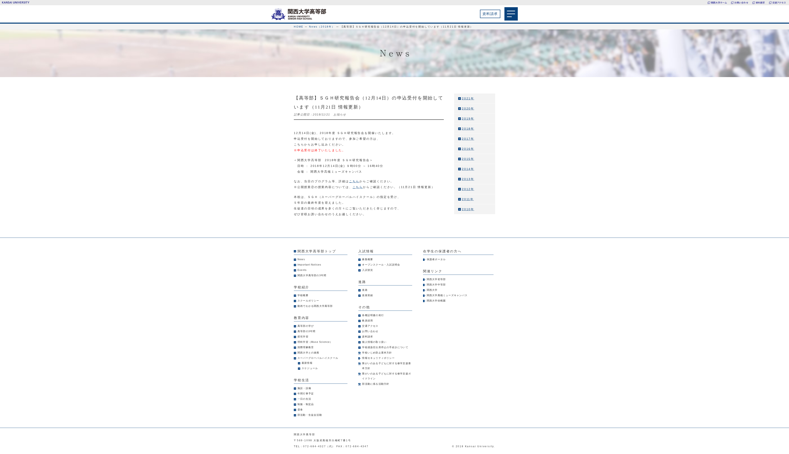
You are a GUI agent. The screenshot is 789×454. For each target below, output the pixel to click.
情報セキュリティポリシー (378, 358)
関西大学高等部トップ (317, 251)
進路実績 (367, 295)
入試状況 (367, 270)
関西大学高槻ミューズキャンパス (447, 295)
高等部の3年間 (306, 331)
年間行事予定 (306, 393)
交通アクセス (779, 2)
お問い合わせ (741, 2)
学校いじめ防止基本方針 (377, 352)
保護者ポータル (436, 259)
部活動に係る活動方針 (375, 383)
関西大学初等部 (436, 279)
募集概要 (367, 259)
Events (302, 270)
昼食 (300, 409)
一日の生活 (304, 398)
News (301, 259)
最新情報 (307, 363)
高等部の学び (306, 326)
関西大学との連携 (308, 352)
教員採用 (367, 320)
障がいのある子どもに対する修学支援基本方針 (386, 366)
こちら (354, 181)
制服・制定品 (306, 404)
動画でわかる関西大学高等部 (315, 306)
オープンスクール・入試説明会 (381, 264)
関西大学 (432, 290)
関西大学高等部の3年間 (312, 275)
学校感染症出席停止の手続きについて (385, 347)
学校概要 (303, 295)
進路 (364, 290)
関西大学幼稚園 (436, 300)
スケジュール (310, 368)
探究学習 (303, 336)
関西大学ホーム (719, 2)
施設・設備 (304, 388)
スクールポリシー (308, 300)
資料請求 (760, 2)
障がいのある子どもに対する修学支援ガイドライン (386, 376)
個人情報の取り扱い (374, 342)
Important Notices (309, 264)
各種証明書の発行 (373, 315)
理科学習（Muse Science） (315, 342)
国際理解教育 (306, 347)
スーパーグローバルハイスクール (318, 358)
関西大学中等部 (436, 284)
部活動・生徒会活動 (310, 415)
